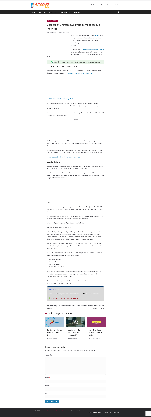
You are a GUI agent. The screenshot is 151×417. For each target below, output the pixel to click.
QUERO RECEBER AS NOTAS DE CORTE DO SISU (65, 298)
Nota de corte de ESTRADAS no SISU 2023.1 (95, 332)
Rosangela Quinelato (64, 32)
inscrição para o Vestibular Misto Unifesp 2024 (79, 73)
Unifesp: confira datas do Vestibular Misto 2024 (64, 157)
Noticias (49, 20)
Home (33, 12)
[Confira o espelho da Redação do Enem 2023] (54, 318)
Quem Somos (113, 412)
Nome (47, 378)
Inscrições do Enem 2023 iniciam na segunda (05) (75, 332)
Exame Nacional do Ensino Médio (93, 49)
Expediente (106, 412)
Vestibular (55, 20)
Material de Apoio (65, 12)
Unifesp (96, 35)
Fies (44, 12)
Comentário (49, 355)
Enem (39, 12)
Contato (118, 412)
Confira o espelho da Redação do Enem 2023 (54, 332)
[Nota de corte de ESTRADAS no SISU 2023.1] (96, 318)
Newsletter (76, 12)
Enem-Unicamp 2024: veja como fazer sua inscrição (61, 307)
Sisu (56, 12)
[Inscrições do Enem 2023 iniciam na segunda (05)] (75, 318)
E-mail (47, 385)
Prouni (50, 12)
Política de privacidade (97, 412)
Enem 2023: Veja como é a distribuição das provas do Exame (90, 307)
